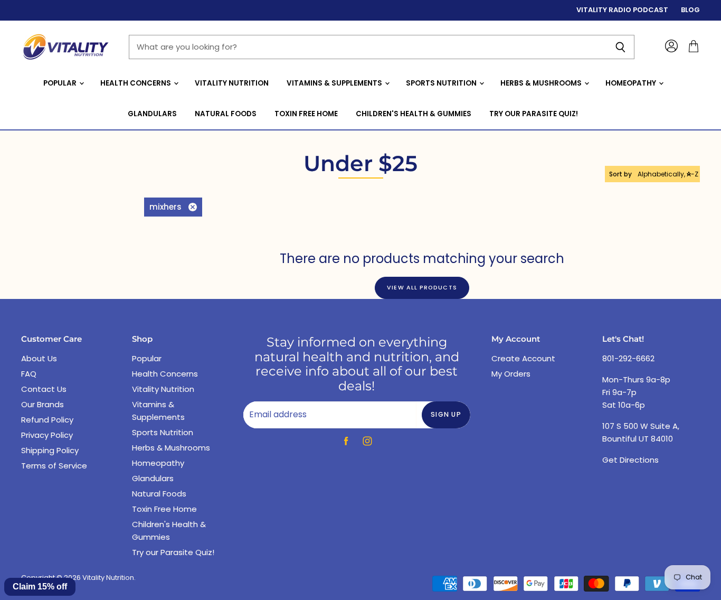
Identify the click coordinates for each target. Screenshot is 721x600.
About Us (39, 358)
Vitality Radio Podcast (622, 10)
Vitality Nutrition (232, 83)
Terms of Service (54, 465)
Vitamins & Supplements (335, 83)
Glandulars (152, 114)
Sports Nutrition (442, 83)
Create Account (523, 358)
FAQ (28, 373)
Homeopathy (631, 83)
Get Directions (630, 459)
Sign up (446, 414)
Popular (60, 83)
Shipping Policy (50, 450)
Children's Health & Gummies (413, 114)
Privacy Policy (47, 434)
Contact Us (44, 389)
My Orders (510, 373)
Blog (690, 10)
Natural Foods (226, 114)
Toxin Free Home (306, 114)
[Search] (620, 47)
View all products (422, 288)
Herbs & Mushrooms (541, 83)
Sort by (620, 174)
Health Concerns (136, 83)
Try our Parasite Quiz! (533, 114)
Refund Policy (47, 419)
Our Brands (42, 404)
